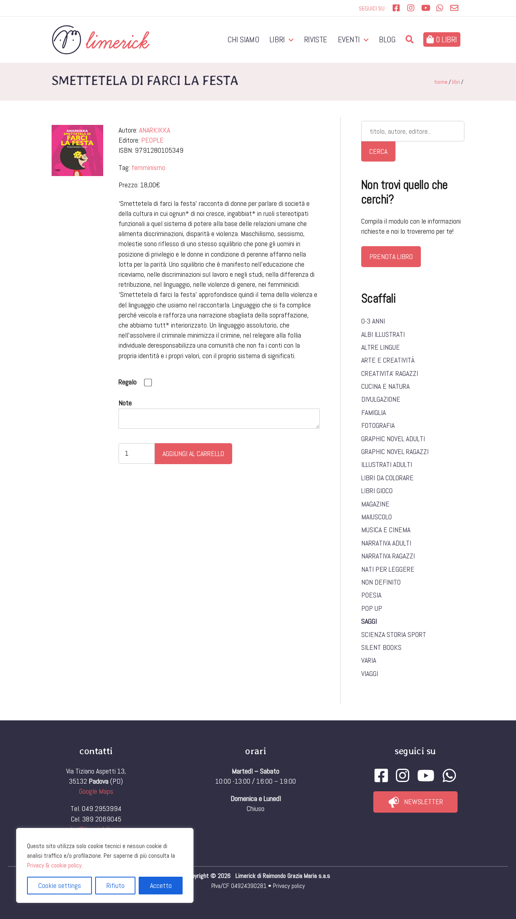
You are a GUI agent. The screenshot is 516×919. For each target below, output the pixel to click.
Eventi (349, 39)
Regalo (128, 381)
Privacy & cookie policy (54, 865)
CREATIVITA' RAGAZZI (389, 373)
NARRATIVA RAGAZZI (388, 555)
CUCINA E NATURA (385, 386)
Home (441, 81)
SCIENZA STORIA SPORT (393, 634)
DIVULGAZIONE (380, 399)
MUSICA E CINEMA (385, 529)
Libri (277, 39)
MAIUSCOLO (376, 516)
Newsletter (423, 801)
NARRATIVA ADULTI (386, 543)
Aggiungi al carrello (193, 453)
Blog (387, 39)
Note (125, 402)
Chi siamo (243, 39)
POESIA (371, 595)
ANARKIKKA (154, 130)
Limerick (246, 875)
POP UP (371, 608)
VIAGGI (369, 673)
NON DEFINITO (381, 582)
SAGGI (369, 621)
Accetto (161, 885)
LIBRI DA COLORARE (387, 477)
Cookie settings (59, 885)
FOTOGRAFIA (378, 425)
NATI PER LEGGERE (387, 569)
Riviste (315, 39)
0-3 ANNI (373, 321)
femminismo (148, 167)
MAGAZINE (375, 503)
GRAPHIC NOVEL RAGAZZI (395, 451)
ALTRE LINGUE (380, 347)
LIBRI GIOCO (377, 490)
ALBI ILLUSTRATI (383, 334)
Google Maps (96, 791)
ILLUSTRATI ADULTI (386, 464)
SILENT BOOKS (381, 647)
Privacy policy (289, 886)
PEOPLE (152, 140)
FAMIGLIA (373, 412)
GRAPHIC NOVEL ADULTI (393, 438)
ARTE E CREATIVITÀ (387, 360)
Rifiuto (115, 885)
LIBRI (456, 81)
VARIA (368, 660)
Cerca (378, 151)
